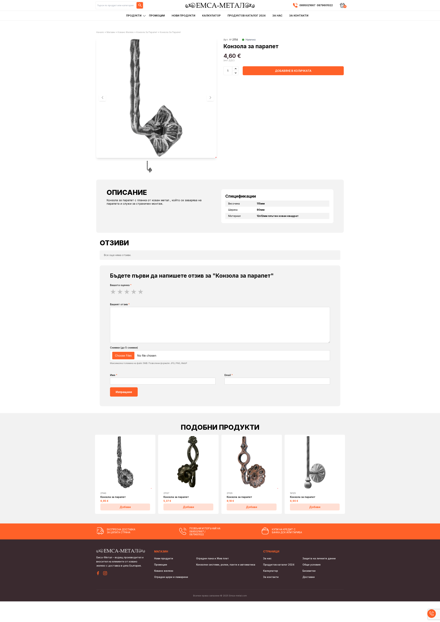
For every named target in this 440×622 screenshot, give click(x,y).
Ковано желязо (126, 32)
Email (228, 375)
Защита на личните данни (319, 558)
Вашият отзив (120, 304)
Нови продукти (183, 15)
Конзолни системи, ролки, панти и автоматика (225, 564)
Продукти (133, 15)
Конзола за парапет (146, 32)
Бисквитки (309, 570)
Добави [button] (125, 507)
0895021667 (307, 5)
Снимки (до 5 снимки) (124, 347)
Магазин (111, 32)
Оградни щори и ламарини (171, 576)
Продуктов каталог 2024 (247, 15)
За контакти (298, 15)
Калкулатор (211, 15)
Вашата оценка (120, 285)
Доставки (308, 576)
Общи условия (311, 564)
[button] (210, 97)
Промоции (157, 15)
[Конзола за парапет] (125, 462)
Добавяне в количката (293, 70)
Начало (100, 32)
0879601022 (325, 5)
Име (113, 375)
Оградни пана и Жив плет (212, 558)
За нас (277, 15)
